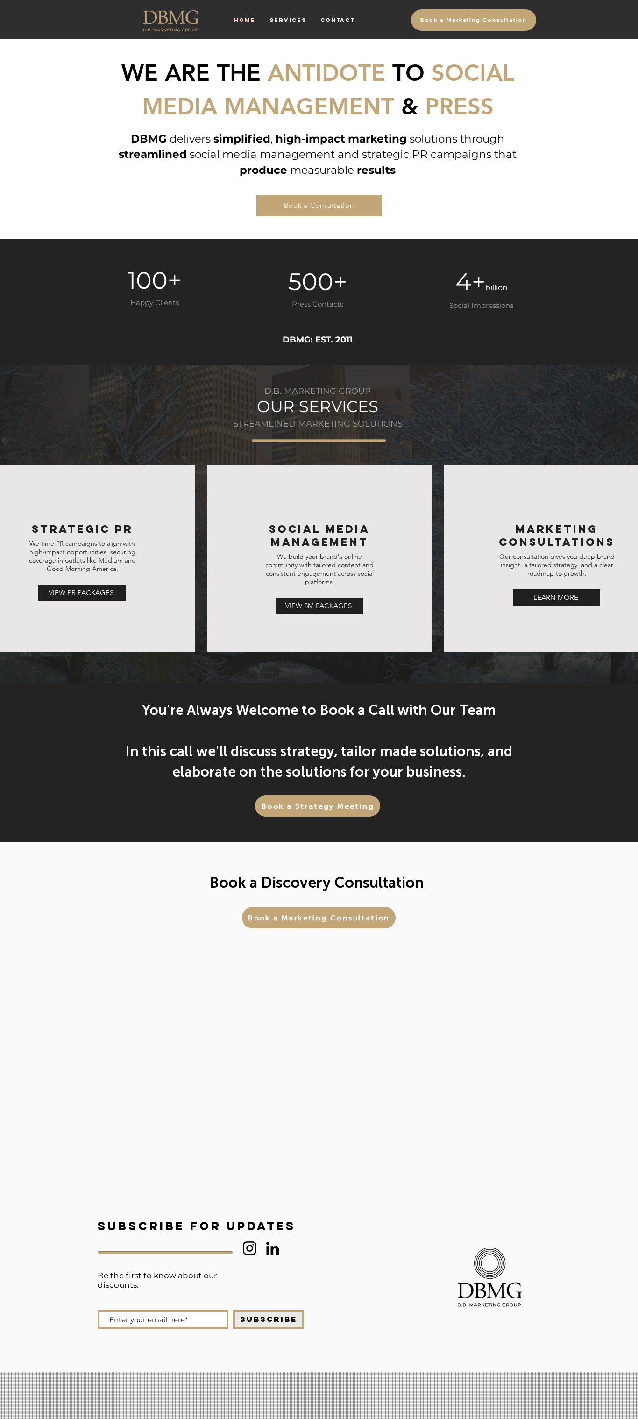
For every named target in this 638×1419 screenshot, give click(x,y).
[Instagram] (250, 1248)
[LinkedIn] (272, 1248)
